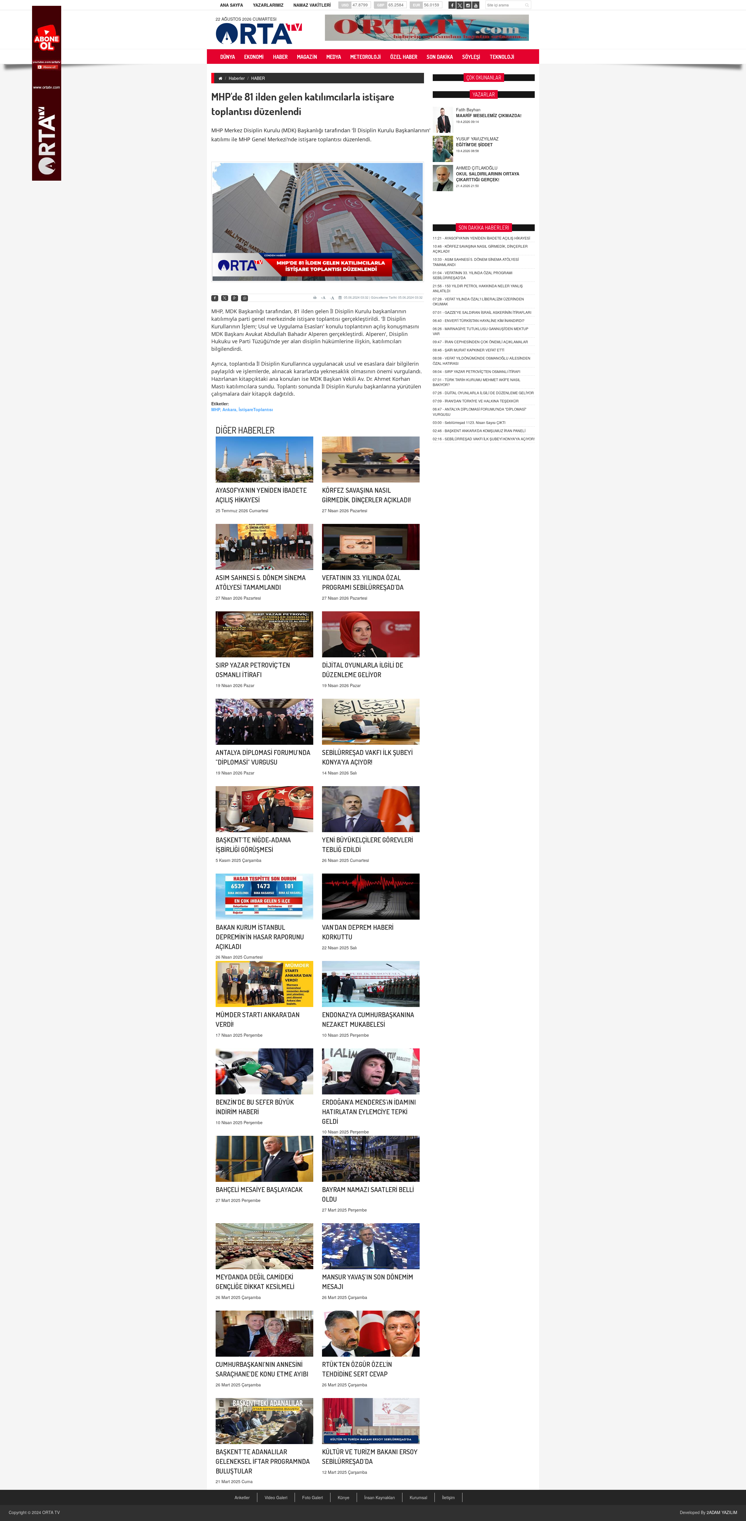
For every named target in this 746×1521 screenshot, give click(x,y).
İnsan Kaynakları (379, 1497)
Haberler (237, 78)
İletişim (448, 1497)
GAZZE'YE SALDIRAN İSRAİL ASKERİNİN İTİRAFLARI (482, 312)
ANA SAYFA (231, 5)
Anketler (242, 1497)
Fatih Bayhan (468, 168)
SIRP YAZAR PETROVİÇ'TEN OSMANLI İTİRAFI (476, 371)
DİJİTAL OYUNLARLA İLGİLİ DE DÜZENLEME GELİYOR (483, 392)
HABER (258, 78)
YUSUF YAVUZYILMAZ (477, 109)
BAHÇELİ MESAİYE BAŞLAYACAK (259, 1189)
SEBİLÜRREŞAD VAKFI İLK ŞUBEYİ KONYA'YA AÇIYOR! (484, 438)
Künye (343, 1497)
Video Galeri (276, 1497)
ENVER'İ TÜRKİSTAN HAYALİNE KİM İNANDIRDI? (479, 320)
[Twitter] (224, 298)
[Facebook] (214, 298)
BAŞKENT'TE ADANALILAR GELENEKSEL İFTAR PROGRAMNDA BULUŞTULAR (263, 1461)
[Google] (234, 298)
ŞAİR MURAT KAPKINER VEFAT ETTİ (468, 349)
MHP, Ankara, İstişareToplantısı (242, 409)
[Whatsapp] (244, 298)
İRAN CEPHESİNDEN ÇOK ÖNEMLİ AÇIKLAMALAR (480, 341)
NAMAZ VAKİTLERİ (312, 5)
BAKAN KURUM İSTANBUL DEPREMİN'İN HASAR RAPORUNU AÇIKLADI (260, 936)
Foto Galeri (312, 1497)
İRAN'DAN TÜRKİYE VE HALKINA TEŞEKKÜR (476, 400)
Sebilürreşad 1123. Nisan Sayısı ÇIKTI (469, 422)
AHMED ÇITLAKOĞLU (476, 139)
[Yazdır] (316, 297)
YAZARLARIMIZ (268, 5)
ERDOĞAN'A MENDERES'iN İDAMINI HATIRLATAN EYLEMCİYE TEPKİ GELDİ (369, 1111)
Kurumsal (418, 1497)
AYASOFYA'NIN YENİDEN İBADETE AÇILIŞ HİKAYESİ (481, 237)
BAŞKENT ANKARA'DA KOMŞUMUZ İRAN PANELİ (479, 430)
